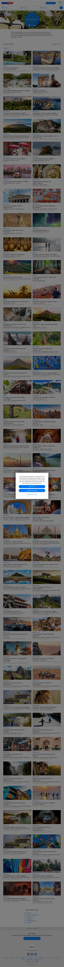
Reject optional (32, 490)
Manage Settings (32, 494)
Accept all (32, 486)
